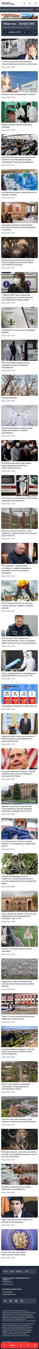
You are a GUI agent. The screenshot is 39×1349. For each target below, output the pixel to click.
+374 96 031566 (7, 1292)
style (12, 1271)
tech (26, 1271)
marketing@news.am (9, 1294)
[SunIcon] (30, 3)
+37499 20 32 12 (7, 1282)
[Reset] (24, 32)
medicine (19, 1271)
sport (6, 1271)
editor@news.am (7, 1284)
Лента (12, 1345)
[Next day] (29, 32)
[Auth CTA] (35, 3)
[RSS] (35, 32)
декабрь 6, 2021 (15, 32)
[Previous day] (5, 32)
